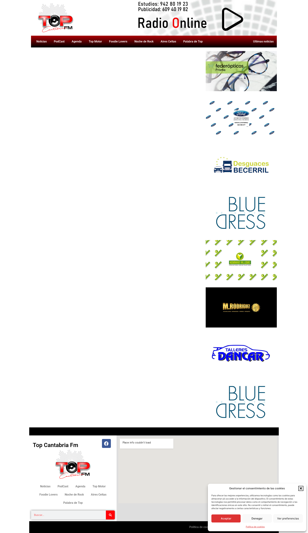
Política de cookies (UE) (204, 527)
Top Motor (95, 41)
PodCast (59, 41)
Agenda (77, 41)
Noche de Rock (143, 41)
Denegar (257, 518)
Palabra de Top (193, 41)
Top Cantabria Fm (55, 445)
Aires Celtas (168, 41)
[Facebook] (106, 443)
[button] (301, 488)
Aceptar (226, 518)
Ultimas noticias (263, 41)
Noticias (41, 41)
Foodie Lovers (118, 41)
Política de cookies (255, 526)
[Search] (110, 515)
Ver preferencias (288, 518)
